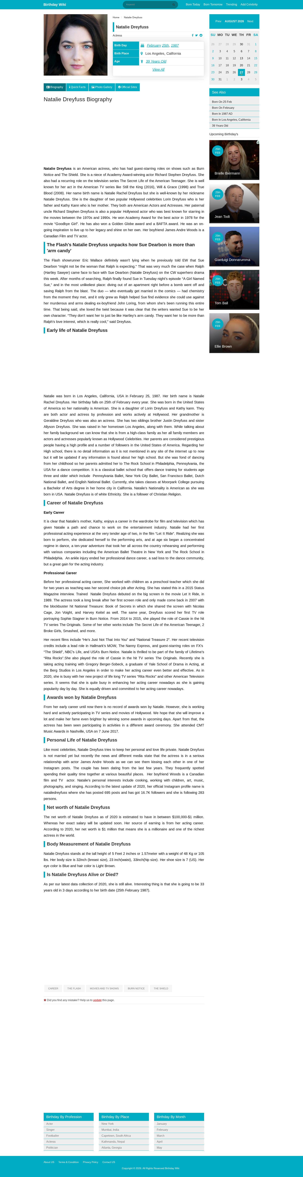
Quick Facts (78, 87)
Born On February (223, 107)
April (160, 1141)
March (160, 1135)
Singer (50, 1129)
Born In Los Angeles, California (231, 119)
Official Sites (129, 87)
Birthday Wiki (54, 4)
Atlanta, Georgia (112, 1147)
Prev (218, 21)
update (97, 1000)
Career (53, 988)
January (162, 1123)
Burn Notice (136, 988)
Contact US (108, 1162)
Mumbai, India (110, 1129)
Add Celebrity (249, 4)
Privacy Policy (90, 1162)
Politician (52, 1147)
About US (49, 1162)
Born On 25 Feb (222, 101)
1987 (175, 45)
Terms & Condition (68, 1162)
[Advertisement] (124, 135)
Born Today (193, 4)
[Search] (174, 4)
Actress (117, 35)
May (159, 1147)
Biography (56, 87)
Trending (231, 4)
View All (158, 69)
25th (165, 45)
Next (250, 21)
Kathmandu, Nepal (113, 1141)
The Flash (74, 988)
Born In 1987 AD (222, 113)
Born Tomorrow (213, 4)
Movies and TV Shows (104, 988)
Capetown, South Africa (116, 1135)
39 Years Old (156, 61)
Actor (49, 1123)
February (154, 45)
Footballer (52, 1135)
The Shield (161, 988)
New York (108, 1123)
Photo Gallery (103, 87)
